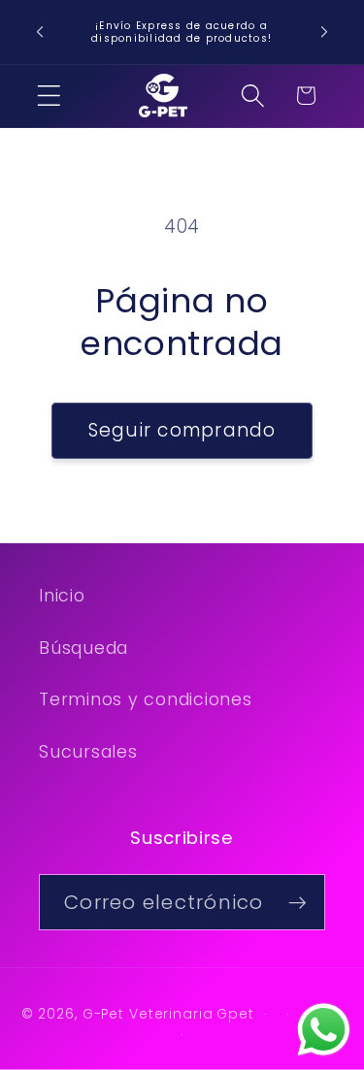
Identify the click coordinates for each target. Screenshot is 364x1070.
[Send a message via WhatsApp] (323, 1029)
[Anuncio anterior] (39, 32)
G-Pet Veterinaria (148, 1014)
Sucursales (88, 751)
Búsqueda (83, 648)
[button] (49, 95)
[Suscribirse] (297, 902)
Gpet (235, 1014)
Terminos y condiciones (145, 699)
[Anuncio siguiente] (324, 32)
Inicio (62, 595)
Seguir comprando (182, 430)
